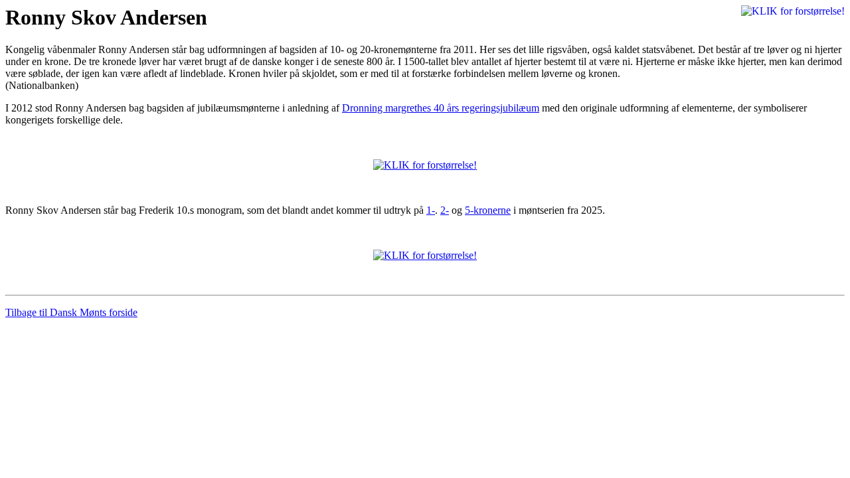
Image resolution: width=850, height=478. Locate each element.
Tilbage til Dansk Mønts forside (71, 312)
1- (430, 210)
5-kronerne (488, 210)
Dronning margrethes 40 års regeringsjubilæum (440, 108)
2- (444, 210)
